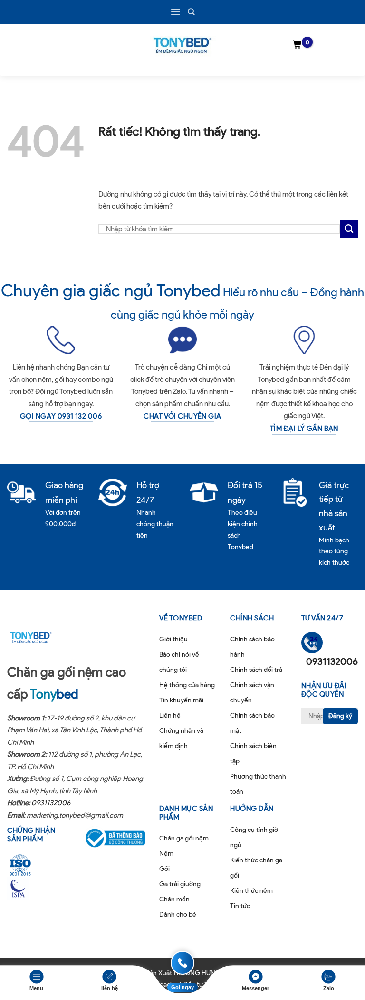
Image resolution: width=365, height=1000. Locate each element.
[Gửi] (349, 229)
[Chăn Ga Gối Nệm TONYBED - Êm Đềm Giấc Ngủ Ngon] (182, 45)
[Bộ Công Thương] (114, 838)
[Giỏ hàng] (297, 45)
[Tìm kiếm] (191, 11)
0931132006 (50, 803)
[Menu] (175, 11)
